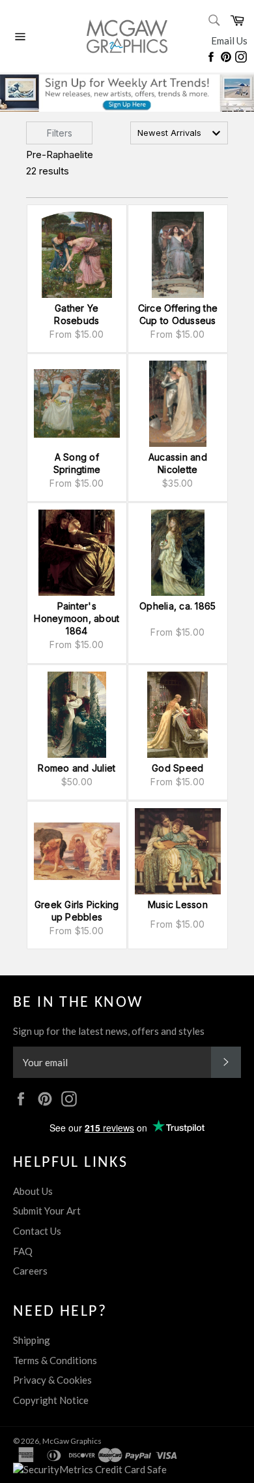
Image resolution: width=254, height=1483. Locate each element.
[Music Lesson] (178, 851)
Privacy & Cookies (52, 1380)
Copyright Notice (51, 1400)
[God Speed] (178, 715)
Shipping (31, 1340)
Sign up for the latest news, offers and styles (109, 1031)
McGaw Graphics (72, 1441)
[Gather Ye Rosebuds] (77, 255)
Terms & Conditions (55, 1360)
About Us (33, 1191)
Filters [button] (59, 133)
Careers (30, 1271)
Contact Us (37, 1231)
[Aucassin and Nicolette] (178, 404)
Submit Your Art (47, 1210)
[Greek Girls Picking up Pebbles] (77, 851)
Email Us (229, 40)
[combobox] (179, 133)
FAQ (23, 1251)
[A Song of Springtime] (77, 404)
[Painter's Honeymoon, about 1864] (77, 553)
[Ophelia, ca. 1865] (178, 553)
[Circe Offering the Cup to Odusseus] (178, 255)
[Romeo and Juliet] (77, 715)
